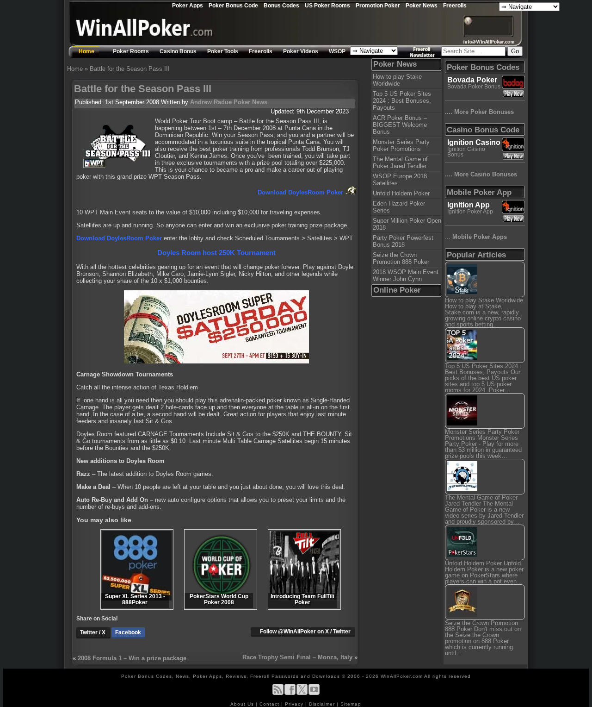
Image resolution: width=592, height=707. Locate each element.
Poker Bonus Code (233, 5)
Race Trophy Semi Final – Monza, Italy (297, 657)
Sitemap (350, 704)
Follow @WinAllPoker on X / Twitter (305, 631)
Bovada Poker (472, 80)
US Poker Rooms (327, 5)
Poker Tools (222, 51)
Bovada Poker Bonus (473, 86)
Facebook (128, 632)
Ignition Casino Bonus (466, 152)
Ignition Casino (473, 142)
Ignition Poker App (470, 211)
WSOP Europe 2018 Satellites (400, 180)
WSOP (337, 51)
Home (86, 51)
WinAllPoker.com (402, 676)
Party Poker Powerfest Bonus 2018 (403, 241)
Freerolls (455, 5)
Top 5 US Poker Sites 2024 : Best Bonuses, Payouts (402, 100)
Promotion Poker (378, 5)
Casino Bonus (178, 51)
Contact (270, 704)
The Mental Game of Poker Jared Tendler (400, 162)
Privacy (295, 704)
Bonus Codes (281, 5)
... (476, 236)
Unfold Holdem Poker (401, 193)
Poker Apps (187, 5)
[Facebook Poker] (290, 693)
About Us (243, 704)
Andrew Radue (211, 102)
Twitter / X (93, 632)
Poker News (422, 5)
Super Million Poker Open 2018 (407, 224)
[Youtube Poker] (314, 693)
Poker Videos (300, 51)
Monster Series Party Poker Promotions (401, 145)
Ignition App (468, 205)
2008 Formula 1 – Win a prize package (132, 658)
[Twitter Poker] (302, 693)
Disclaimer (323, 704)
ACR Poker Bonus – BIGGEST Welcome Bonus (400, 124)
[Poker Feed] (278, 693)
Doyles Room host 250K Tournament (216, 253)
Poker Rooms (131, 51)
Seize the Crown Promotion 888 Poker (401, 258)
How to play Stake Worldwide (397, 80)
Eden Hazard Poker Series (399, 207)
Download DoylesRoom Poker (301, 192)
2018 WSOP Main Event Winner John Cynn (405, 275)
